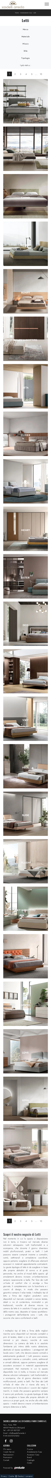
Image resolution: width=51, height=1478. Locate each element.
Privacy (4, 1476)
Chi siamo (7, 1449)
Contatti (6, 1460)
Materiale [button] (25, 36)
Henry (25, 530)
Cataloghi (31, 1460)
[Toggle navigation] (47, 4)
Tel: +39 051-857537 (11, 1430)
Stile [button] (25, 50)
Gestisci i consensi (25, 1476)
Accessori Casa (33, 1454)
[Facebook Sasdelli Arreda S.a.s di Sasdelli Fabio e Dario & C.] (6, 1440)
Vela (25, 767)
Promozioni (7, 1457)
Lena (25, 1100)
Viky (25, 720)
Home (17, 13)
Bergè (25, 245)
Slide (25, 815)
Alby (25, 672)
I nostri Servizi (9, 1452)
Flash (25, 862)
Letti (35, 13)
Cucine (30, 1449)
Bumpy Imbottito (25, 340)
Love (25, 1052)
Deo (25, 625)
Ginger (25, 1147)
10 (41, 74)
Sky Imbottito (25, 910)
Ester (25, 577)
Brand (29, 1457)
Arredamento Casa (26, 13)
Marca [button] (25, 29)
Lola (25, 482)
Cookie (11, 1476)
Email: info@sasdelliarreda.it (14, 1433)
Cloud (25, 197)
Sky (25, 957)
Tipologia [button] (25, 58)
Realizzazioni (8, 1454)
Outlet (29, 1463)
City (25, 1195)
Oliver (25, 435)
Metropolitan (25, 150)
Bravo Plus (26, 102)
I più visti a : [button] (25, 65)
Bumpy (25, 292)
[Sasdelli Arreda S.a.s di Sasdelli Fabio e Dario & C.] (13, 4)
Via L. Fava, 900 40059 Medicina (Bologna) (14, 1426)
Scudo (25, 1005)
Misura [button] (25, 43)
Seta (25, 387)
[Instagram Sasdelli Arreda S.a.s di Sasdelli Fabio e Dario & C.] (11, 1440)
